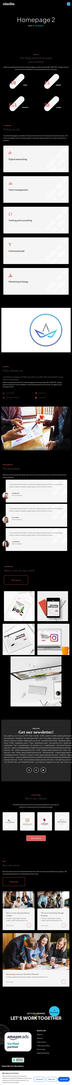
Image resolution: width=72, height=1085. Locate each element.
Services (40, 1038)
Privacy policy (41, 1042)
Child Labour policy (43, 1046)
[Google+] (29, 770)
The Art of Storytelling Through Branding (52, 914)
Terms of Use (41, 1049)
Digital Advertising (43, 1053)
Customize (39, 1079)
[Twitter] (43, 770)
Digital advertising (18, 159)
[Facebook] (36, 770)
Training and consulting (20, 220)
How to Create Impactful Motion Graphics (18, 914)
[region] (36, 1078)
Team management (18, 189)
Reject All (51, 1079)
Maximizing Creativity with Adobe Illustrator (22, 974)
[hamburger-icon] (68, 4)
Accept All (63, 1079)
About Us (40, 1034)
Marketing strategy (18, 281)
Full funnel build (16, 251)
